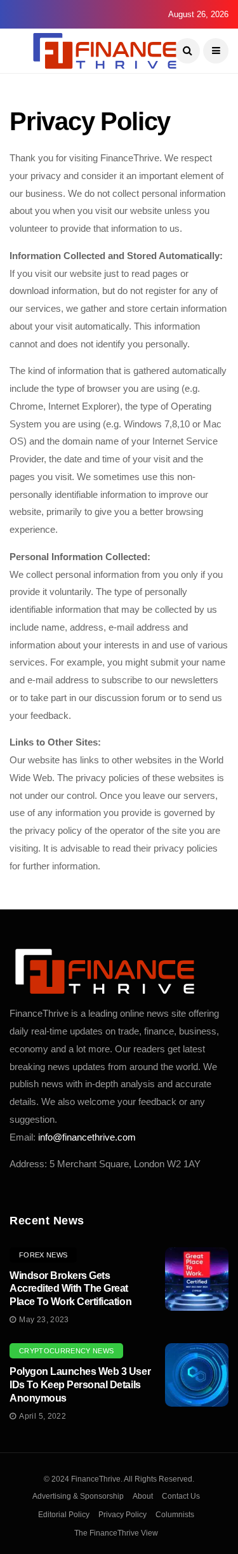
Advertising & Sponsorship (78, 1496)
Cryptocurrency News (66, 1351)
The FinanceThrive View (116, 1533)
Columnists (174, 1514)
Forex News (43, 1255)
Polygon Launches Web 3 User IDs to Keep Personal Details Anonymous (80, 1384)
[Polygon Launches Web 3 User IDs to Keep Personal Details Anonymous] (196, 1375)
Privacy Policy (122, 1514)
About (143, 1496)
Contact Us (181, 1496)
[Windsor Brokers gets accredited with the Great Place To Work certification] (196, 1279)
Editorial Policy (63, 1514)
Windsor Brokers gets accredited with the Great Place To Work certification (70, 1289)
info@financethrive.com (87, 1137)
